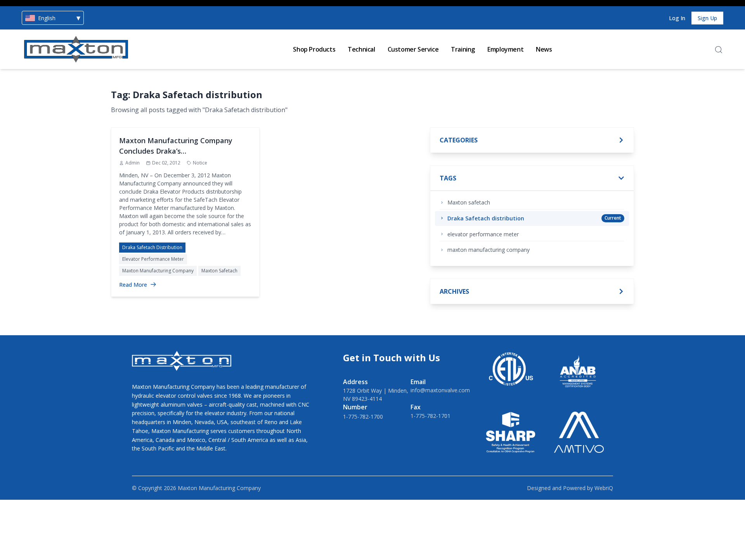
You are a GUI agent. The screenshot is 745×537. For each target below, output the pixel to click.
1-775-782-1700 (363, 416)
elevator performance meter (153, 259)
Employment (505, 49)
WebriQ (603, 488)
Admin (132, 162)
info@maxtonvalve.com (440, 390)
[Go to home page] (76, 49)
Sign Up (707, 18)
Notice (200, 162)
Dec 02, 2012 (166, 162)
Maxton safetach (219, 270)
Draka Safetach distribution (152, 247)
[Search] (718, 49)
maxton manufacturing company (158, 270)
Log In (677, 18)
